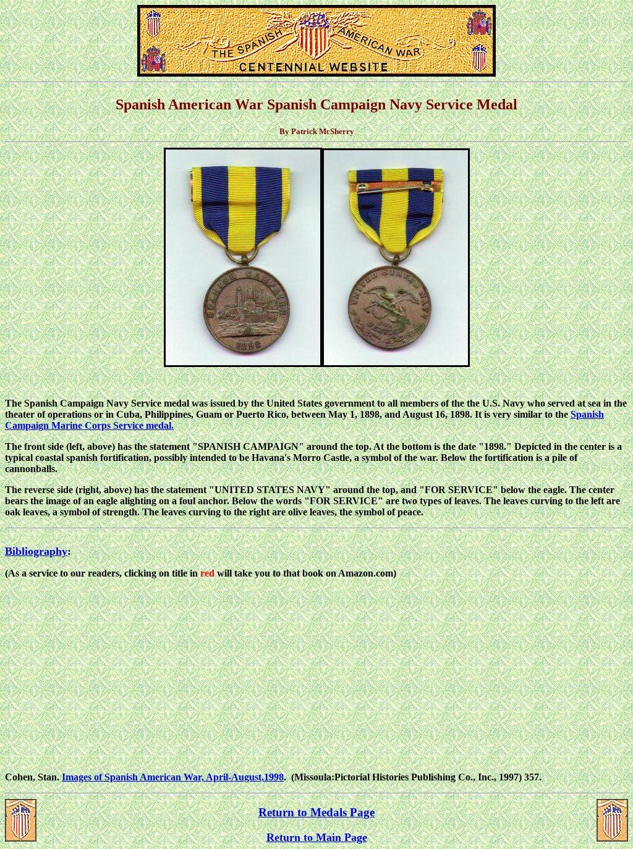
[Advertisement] (316, 675)
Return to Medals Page (316, 812)
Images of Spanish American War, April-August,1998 (173, 777)
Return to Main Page (316, 837)
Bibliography (36, 551)
